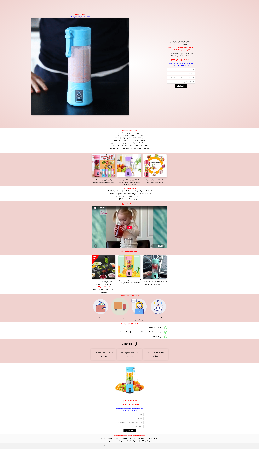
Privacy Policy (129, 446)
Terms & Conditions (155, 445)
